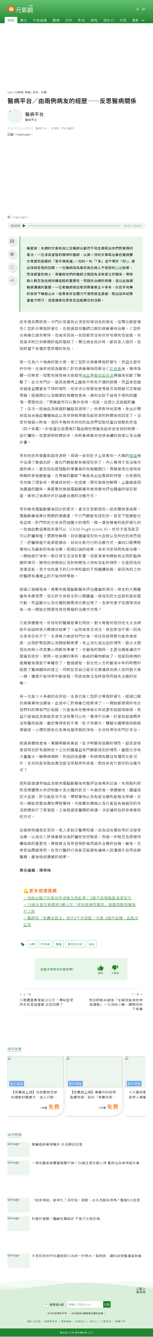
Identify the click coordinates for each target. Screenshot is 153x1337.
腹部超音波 (104, 375)
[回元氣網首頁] (24, 9)
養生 (23, 20)
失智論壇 (40, 20)
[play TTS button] (24, 225)
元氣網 (19, 92)
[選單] (143, 9)
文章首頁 (106, 1321)
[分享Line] (12, 254)
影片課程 (16, 1083)
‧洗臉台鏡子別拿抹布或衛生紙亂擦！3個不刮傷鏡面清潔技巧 (77, 897)
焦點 (11, 20)
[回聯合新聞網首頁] (11, 9)
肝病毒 (115, 368)
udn (10, 92)
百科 (68, 20)
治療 (118, 267)
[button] (143, 20)
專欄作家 (120, 1321)
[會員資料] (137, 9)
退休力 (108, 20)
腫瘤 (133, 455)
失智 (123, 20)
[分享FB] (12, 241)
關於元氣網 (33, 1321)
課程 (94, 20)
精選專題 (66, 1321)
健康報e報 (56, 1304)
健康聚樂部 (50, 1321)
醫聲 (135, 20)
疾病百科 (80, 1321)
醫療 (56, 20)
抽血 (86, 375)
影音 (81, 20)
